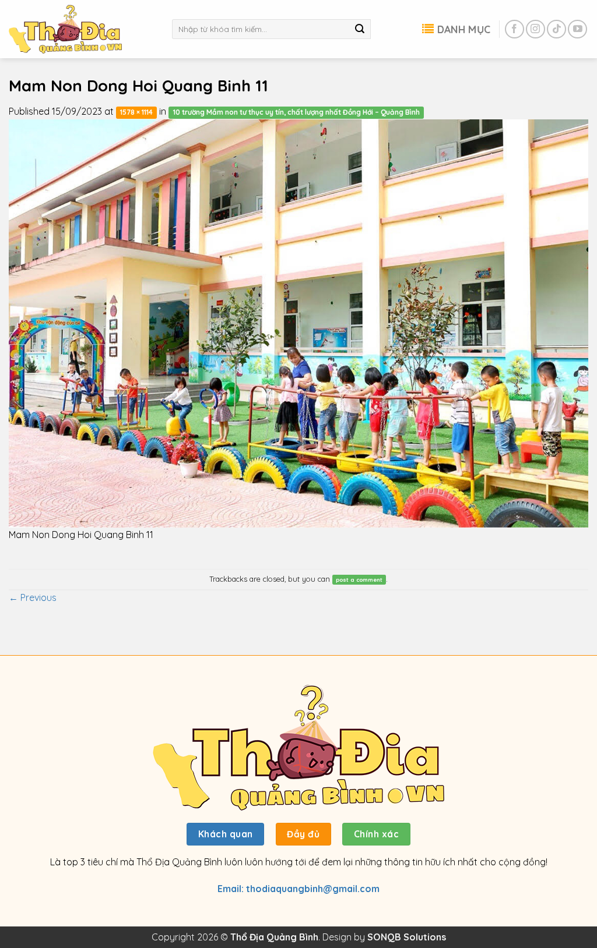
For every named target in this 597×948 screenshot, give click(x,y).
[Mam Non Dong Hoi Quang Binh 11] (298, 322)
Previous (33, 597)
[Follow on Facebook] (514, 29)
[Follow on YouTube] (577, 29)
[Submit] (360, 29)
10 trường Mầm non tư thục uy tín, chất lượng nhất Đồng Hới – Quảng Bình (296, 112)
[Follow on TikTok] (556, 29)
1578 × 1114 (136, 112)
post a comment (359, 579)
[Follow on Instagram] (535, 29)
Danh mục (463, 29)
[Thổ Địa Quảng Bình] (81, 29)
